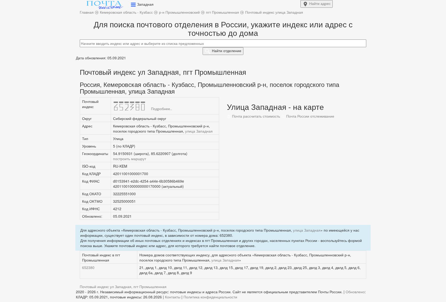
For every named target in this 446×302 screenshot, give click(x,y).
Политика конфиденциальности (210, 296)
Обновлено (355, 291)
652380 (88, 267)
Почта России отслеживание (309, 116)
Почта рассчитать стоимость (255, 116)
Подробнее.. (161, 108)
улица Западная (199, 131)
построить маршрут (129, 158)
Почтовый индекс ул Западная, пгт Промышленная (123, 286)
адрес (320, 3)
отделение (226, 50)
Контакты (172, 296)
